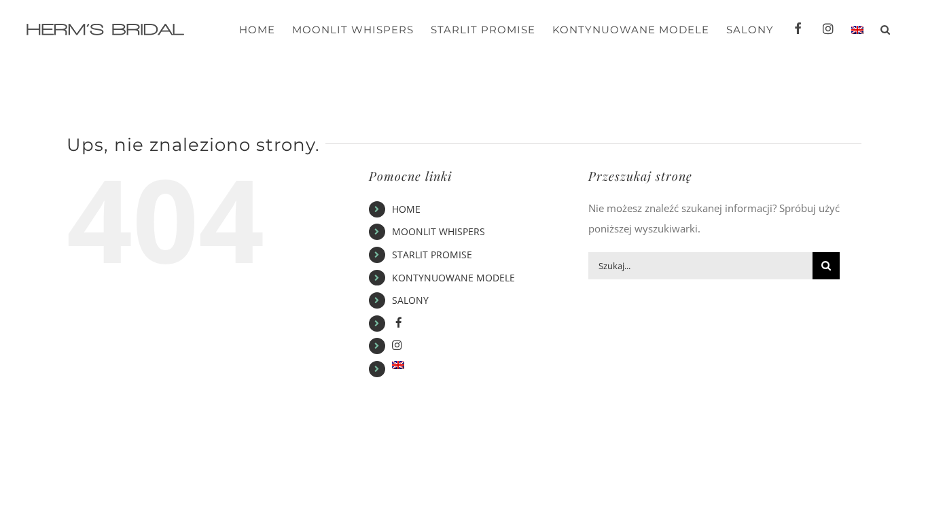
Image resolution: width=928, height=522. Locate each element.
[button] (885, 29)
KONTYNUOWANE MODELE (453, 277)
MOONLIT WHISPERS (438, 231)
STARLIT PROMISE (432, 254)
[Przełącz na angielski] (857, 29)
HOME (406, 209)
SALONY (410, 300)
